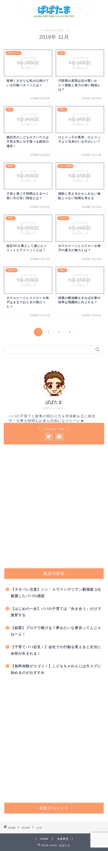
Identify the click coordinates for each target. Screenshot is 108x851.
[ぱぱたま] (54, 18)
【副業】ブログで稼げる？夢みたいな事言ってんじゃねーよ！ (56, 631)
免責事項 (62, 838)
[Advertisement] (54, 506)
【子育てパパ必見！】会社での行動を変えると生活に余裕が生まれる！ (56, 650)
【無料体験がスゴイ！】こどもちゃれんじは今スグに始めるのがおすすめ (56, 669)
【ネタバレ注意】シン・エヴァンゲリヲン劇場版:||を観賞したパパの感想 (56, 593)
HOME (44, 838)
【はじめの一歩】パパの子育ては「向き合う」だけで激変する (56, 612)
